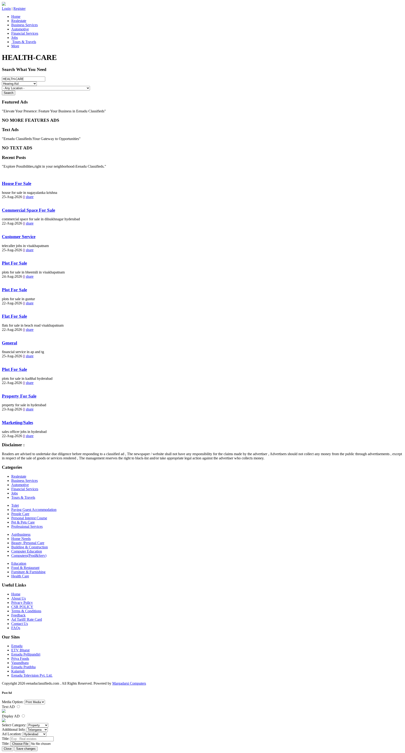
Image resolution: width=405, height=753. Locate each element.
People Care (20, 514)
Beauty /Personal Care (27, 543)
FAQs (15, 628)
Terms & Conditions (26, 611)
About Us (18, 598)
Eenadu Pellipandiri (25, 654)
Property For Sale (19, 396)
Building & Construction (29, 547)
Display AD (11, 716)
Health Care (20, 576)
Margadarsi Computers (129, 683)
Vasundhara (20, 663)
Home (15, 16)
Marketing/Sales (17, 422)
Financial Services (24, 33)
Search (8, 93)
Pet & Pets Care (23, 522)
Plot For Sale (14, 263)
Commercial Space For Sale (28, 210)
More (15, 46)
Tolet (15, 505)
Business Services (24, 25)
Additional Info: (14, 729)
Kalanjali (18, 671)
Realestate (18, 21)
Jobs (14, 38)
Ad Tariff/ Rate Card (26, 619)
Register (19, 9)
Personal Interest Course (29, 518)
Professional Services (27, 526)
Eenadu (16, 646)
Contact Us (19, 624)
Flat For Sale (14, 316)
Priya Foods (20, 659)
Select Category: (14, 725)
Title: (5, 739)
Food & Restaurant (25, 568)
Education (18, 563)
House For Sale (16, 183)
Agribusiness (20, 534)
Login (6, 9)
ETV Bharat (20, 650)
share (30, 197)
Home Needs (21, 539)
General (9, 342)
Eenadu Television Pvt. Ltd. (31, 675)
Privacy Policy (22, 603)
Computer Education (26, 551)
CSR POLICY (22, 607)
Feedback (18, 615)
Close (7, 748)
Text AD (9, 707)
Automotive (20, 29)
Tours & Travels (23, 42)
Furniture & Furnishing (28, 572)
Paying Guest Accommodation (33, 510)
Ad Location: (12, 734)
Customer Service (18, 236)
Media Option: (12, 702)
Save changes (26, 748)
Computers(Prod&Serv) (28, 555)
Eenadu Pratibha (23, 667)
